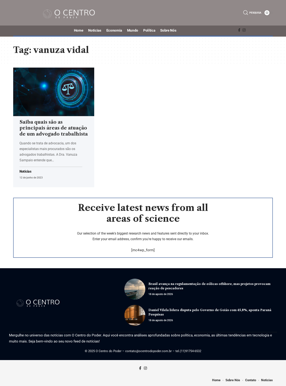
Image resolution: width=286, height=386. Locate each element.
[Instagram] (244, 30)
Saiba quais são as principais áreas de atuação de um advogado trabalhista (53, 128)
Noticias (25, 171)
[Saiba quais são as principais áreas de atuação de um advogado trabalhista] (53, 92)
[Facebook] (239, 30)
